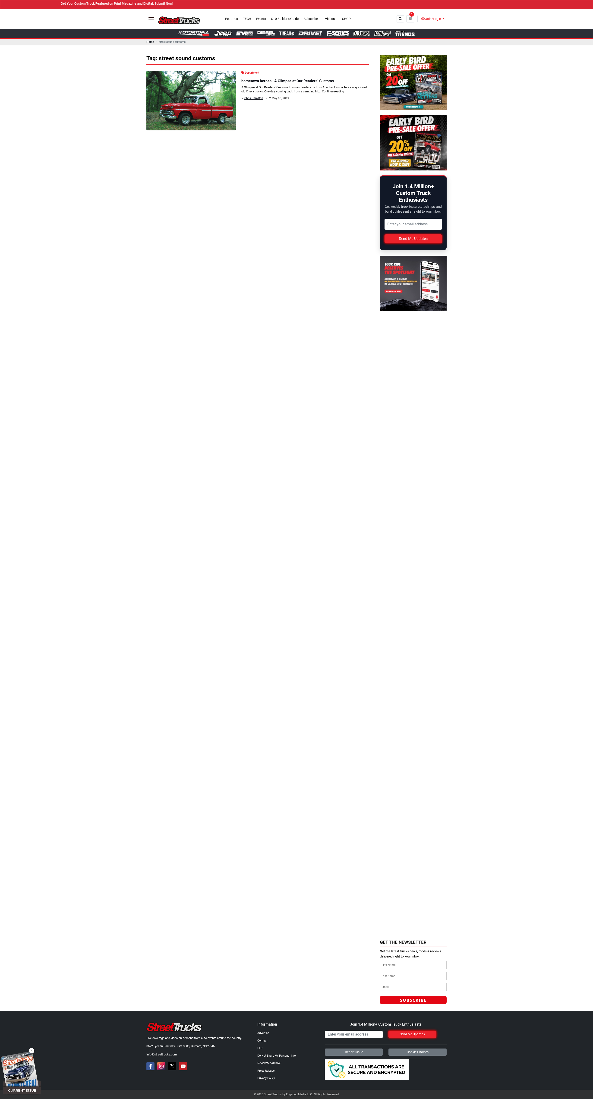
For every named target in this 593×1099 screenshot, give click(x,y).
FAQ (259, 1048)
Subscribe (311, 19)
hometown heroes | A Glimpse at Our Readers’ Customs (287, 81)
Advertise (263, 1033)
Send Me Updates (413, 238)
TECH (247, 19)
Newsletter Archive (269, 1063)
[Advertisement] (414, 905)
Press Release (265, 1070)
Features (231, 19)
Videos (330, 19)
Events (261, 19)
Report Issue (354, 1052)
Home (150, 42)
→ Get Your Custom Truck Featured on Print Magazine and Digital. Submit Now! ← (75, 4)
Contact (262, 1040)
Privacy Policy (266, 1078)
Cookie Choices (418, 1052)
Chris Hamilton (253, 98)
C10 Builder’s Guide (285, 19)
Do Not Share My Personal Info (276, 1055)
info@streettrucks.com (161, 1054)
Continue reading (333, 91)
